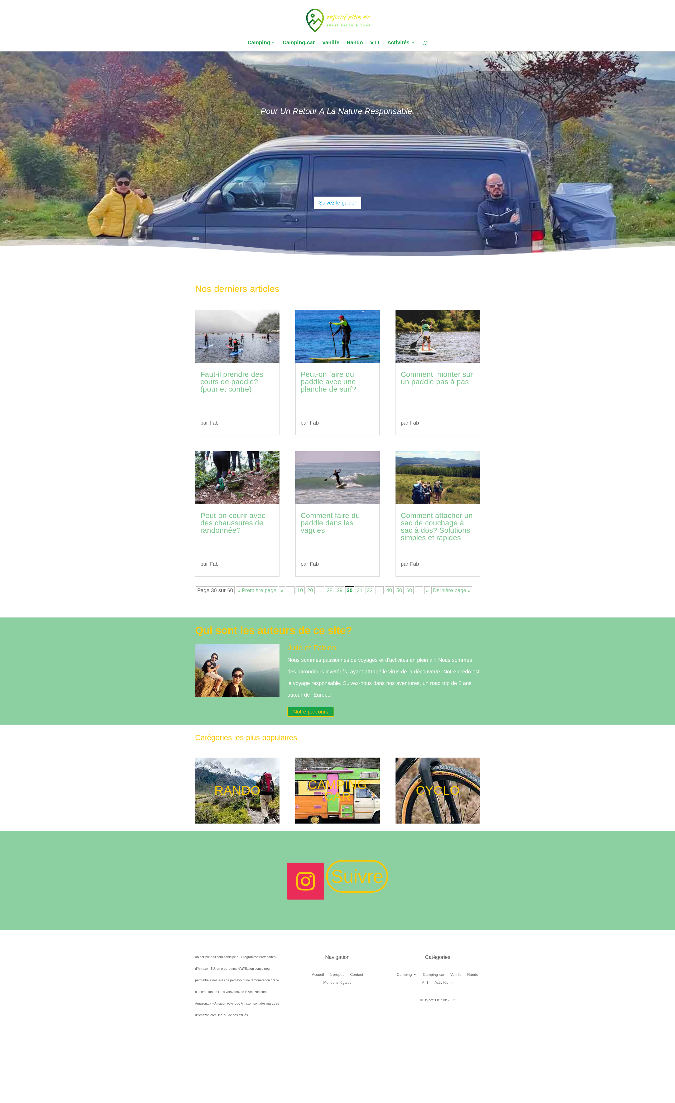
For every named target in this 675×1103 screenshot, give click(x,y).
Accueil (318, 975)
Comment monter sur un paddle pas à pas (437, 378)
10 (300, 590)
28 (329, 590)
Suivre (357, 876)
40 (389, 590)
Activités (398, 43)
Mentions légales (337, 983)
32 (370, 590)
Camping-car (299, 43)
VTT (375, 43)
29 (340, 590)
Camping (259, 43)
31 (360, 590)
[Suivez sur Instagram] (305, 881)
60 (409, 590)
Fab (214, 423)
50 (399, 590)
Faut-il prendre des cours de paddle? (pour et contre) (231, 381)
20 (310, 590)
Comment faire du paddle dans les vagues (330, 522)
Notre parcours (310, 712)
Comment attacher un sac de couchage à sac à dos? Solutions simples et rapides (437, 526)
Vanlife (330, 43)
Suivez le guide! (337, 203)
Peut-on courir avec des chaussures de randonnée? (232, 522)
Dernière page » (452, 590)
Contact (356, 975)
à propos (337, 975)
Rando (355, 43)
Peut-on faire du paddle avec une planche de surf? (328, 381)
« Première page (256, 590)
